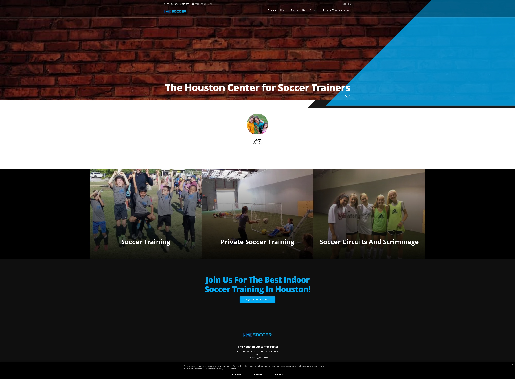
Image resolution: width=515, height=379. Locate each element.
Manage (279, 374)
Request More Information (336, 10)
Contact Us (315, 10)
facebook (345, 4)
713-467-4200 (184, 4)
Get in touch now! (203, 4)
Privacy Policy (217, 368)
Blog (304, 10)
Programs (273, 10)
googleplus (349, 4)
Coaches (295, 10)
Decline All (257, 374)
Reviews (284, 10)
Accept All (236, 374)
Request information (257, 299)
